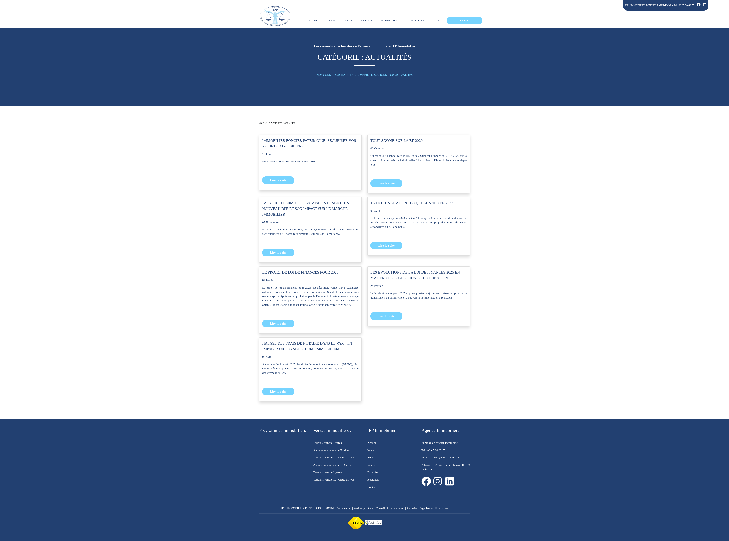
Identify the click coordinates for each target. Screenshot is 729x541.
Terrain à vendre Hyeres (327, 472)
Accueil (263, 122)
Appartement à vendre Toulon (331, 450)
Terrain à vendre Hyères (327, 442)
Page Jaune (426, 508)
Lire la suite (278, 180)
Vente (370, 450)
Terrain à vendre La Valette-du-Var (333, 457)
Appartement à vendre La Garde (332, 464)
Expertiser (373, 472)
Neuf (370, 457)
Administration (395, 508)
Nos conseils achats (332, 74)
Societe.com (344, 508)
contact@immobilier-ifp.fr (446, 457)
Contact (371, 487)
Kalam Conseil (376, 508)
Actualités (373, 479)
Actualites (276, 122)
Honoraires (441, 508)
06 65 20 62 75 (686, 5)
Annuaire (411, 508)
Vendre (371, 464)
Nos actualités (401, 74)
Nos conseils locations (368, 74)
